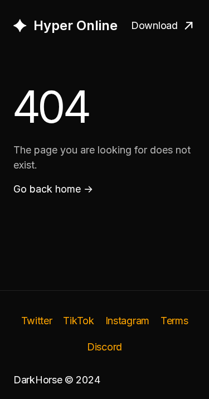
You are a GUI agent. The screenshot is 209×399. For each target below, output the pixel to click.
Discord (104, 347)
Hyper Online (75, 25)
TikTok (78, 320)
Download (154, 25)
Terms (174, 320)
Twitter (36, 320)
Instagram (127, 320)
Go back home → (53, 189)
